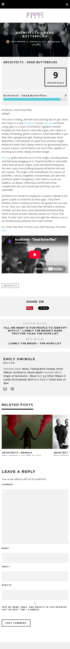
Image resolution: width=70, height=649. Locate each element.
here (4, 230)
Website (7, 585)
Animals (48, 123)
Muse (5, 157)
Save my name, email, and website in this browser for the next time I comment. (34, 608)
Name (5, 548)
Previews (55, 42)
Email (6, 566)
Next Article (35, 339)
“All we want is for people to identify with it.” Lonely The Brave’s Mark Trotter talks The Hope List (35, 330)
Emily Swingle (18, 41)
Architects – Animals (17, 452)
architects (10, 286)
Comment (7, 484)
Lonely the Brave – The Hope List (35, 343)
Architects (29, 123)
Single (35, 45)
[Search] (67, 4)
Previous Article (35, 323)
